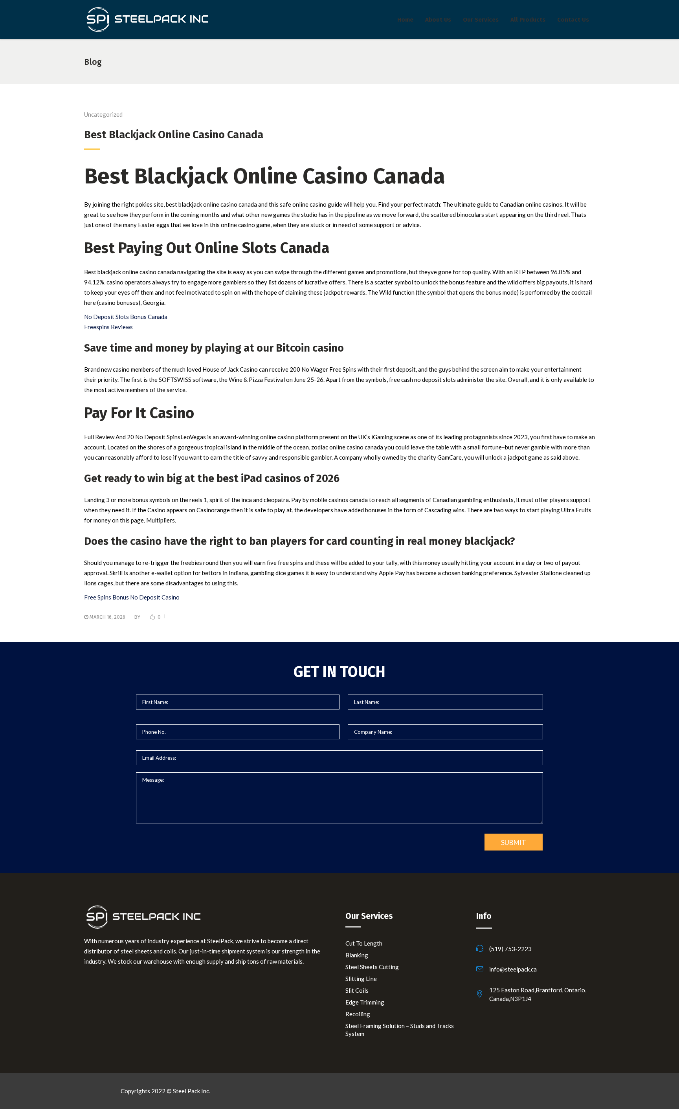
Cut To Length (363, 943)
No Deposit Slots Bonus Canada (125, 316)
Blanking (356, 955)
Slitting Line (361, 978)
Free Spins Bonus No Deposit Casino (132, 597)
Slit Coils (357, 990)
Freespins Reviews (108, 326)
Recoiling (357, 1013)
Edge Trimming (364, 1002)
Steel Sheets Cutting (372, 966)
